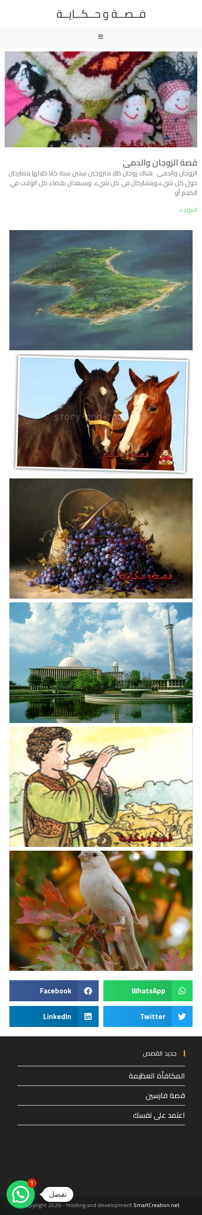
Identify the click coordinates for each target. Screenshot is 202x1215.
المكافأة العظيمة (157, 1076)
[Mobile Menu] (101, 37)
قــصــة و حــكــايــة (101, 13)
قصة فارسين (165, 1095)
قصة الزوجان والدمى (160, 162)
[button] (148, 990)
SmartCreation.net (156, 1205)
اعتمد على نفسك (159, 1115)
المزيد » (188, 209)
